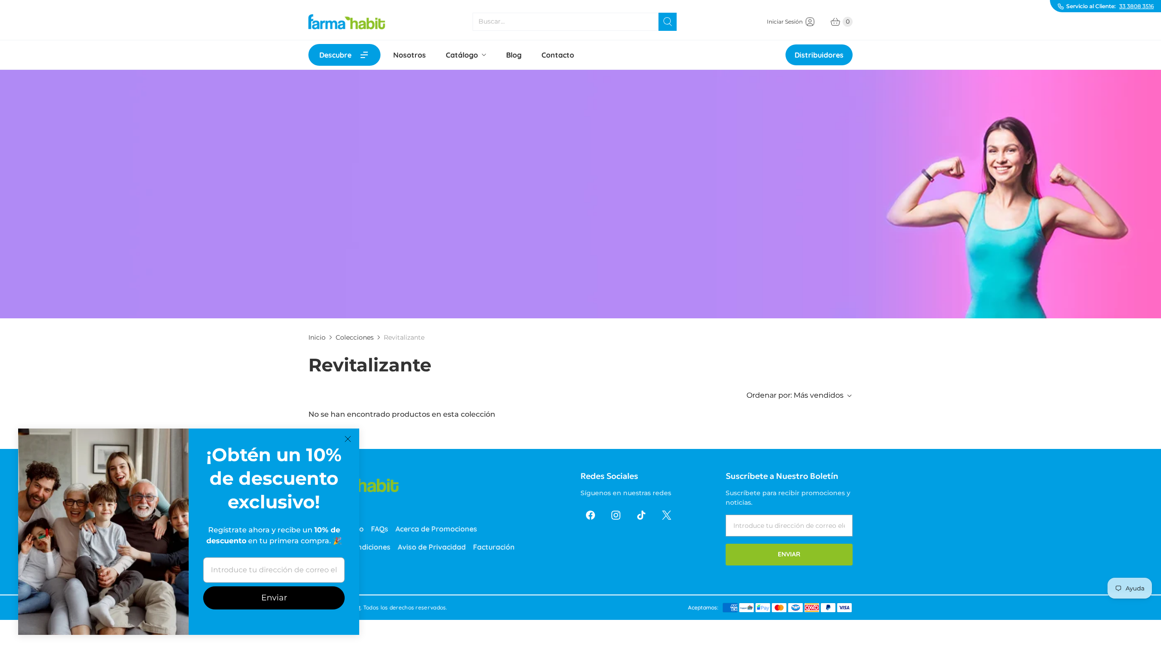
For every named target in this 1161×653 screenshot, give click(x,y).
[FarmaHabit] (346, 22)
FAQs (379, 528)
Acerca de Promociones (436, 528)
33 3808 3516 (1136, 6)
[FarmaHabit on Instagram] (616, 515)
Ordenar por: (795, 395)
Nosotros (409, 54)
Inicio (317, 337)
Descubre (335, 54)
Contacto (557, 54)
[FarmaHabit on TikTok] (641, 515)
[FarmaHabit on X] (667, 515)
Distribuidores (819, 54)
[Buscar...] (668, 22)
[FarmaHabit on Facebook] (590, 515)
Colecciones (355, 337)
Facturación (494, 546)
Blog (514, 54)
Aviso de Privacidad (432, 546)
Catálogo (462, 54)
